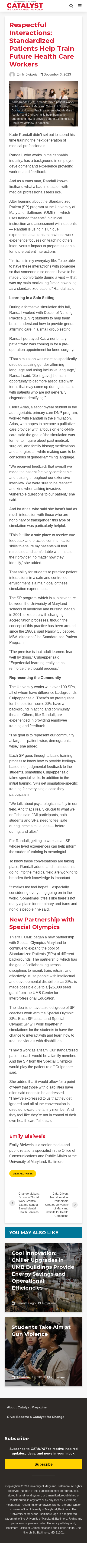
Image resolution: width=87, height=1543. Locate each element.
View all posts (23, 1173)
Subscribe (44, 1464)
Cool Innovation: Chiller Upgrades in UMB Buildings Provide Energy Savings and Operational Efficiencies (43, 1270)
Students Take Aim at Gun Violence (41, 1330)
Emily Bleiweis (26, 74)
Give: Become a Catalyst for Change (35, 1417)
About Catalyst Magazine (27, 1407)
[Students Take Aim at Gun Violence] (43, 1352)
